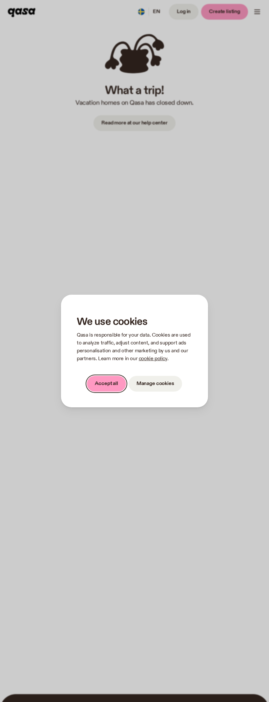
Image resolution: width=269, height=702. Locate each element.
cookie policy (153, 358)
